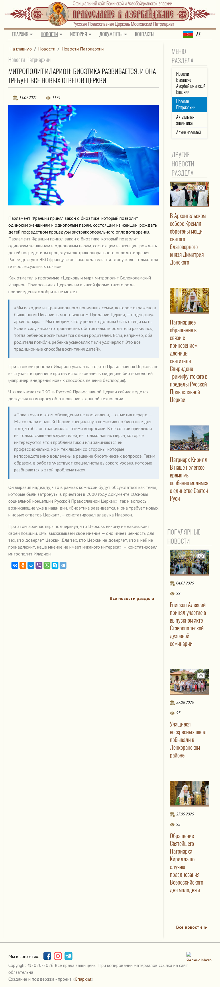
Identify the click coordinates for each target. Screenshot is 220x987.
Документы (111, 34)
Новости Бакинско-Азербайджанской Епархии (190, 83)
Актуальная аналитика (185, 120)
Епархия (20, 34)
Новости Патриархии (83, 49)
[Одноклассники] (22, 565)
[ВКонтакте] (14, 565)
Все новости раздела (132, 598)
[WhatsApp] (47, 565)
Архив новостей (188, 132)
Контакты (144, 34)
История (78, 34)
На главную (20, 49)
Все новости (189, 927)
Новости (49, 34)
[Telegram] (63, 565)
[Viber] (39, 565)
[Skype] (55, 565)
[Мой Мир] (31, 565)
